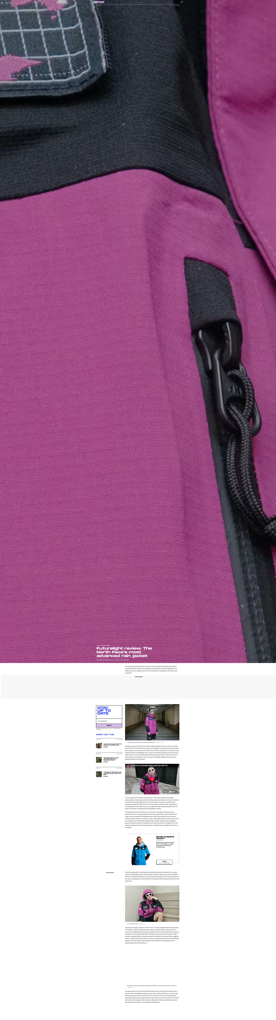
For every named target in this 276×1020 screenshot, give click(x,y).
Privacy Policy (98, 729)
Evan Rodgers (99, 5)
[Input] (98, 2)
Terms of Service (117, 728)
